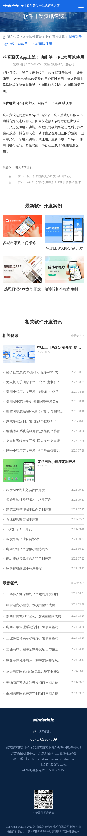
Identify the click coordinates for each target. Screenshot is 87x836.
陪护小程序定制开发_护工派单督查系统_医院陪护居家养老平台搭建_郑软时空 (35, 450)
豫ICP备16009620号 (40, 831)
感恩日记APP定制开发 (22, 289)
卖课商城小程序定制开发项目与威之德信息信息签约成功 (35, 649)
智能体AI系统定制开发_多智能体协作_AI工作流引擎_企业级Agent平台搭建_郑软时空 (35, 431)
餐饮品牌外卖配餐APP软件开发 (28, 500)
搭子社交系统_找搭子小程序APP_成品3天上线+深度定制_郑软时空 (35, 372)
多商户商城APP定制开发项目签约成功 (33, 616)
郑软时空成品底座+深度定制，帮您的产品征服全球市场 (35, 411)
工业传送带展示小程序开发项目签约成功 (35, 638)
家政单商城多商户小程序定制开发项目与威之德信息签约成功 (35, 660)
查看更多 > (77, 335)
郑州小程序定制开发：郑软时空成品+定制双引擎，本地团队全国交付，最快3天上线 (35, 392)
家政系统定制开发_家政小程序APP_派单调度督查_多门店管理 (35, 421)
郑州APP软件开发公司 (66, 831)
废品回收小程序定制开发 (56, 462)
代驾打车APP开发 (19, 529)
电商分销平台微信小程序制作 (27, 549)
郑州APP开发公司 (62, 64)
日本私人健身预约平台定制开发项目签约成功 (35, 594)
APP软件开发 (32, 37)
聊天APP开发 (24, 167)
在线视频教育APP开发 (22, 519)
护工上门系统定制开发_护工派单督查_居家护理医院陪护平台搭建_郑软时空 (60, 347)
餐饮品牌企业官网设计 (22, 539)
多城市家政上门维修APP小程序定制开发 (22, 243)
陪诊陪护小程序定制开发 (64, 289)
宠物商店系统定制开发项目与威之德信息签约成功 (35, 683)
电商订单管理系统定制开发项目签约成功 (35, 627)
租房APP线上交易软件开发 (25, 490)
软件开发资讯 (55, 37)
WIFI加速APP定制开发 (64, 248)
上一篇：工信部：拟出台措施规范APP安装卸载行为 (37, 176)
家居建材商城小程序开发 (24, 568)
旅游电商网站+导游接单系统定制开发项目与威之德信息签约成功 (35, 671)
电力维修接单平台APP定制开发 (28, 559)
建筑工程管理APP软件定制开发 (28, 509)
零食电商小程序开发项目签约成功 (30, 605)
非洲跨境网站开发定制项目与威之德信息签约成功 (35, 693)
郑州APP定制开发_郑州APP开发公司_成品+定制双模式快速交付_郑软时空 (35, 402)
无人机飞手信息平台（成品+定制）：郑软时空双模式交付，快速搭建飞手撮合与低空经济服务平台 (35, 382)
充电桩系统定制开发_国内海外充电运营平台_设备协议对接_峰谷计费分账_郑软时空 (35, 441)
